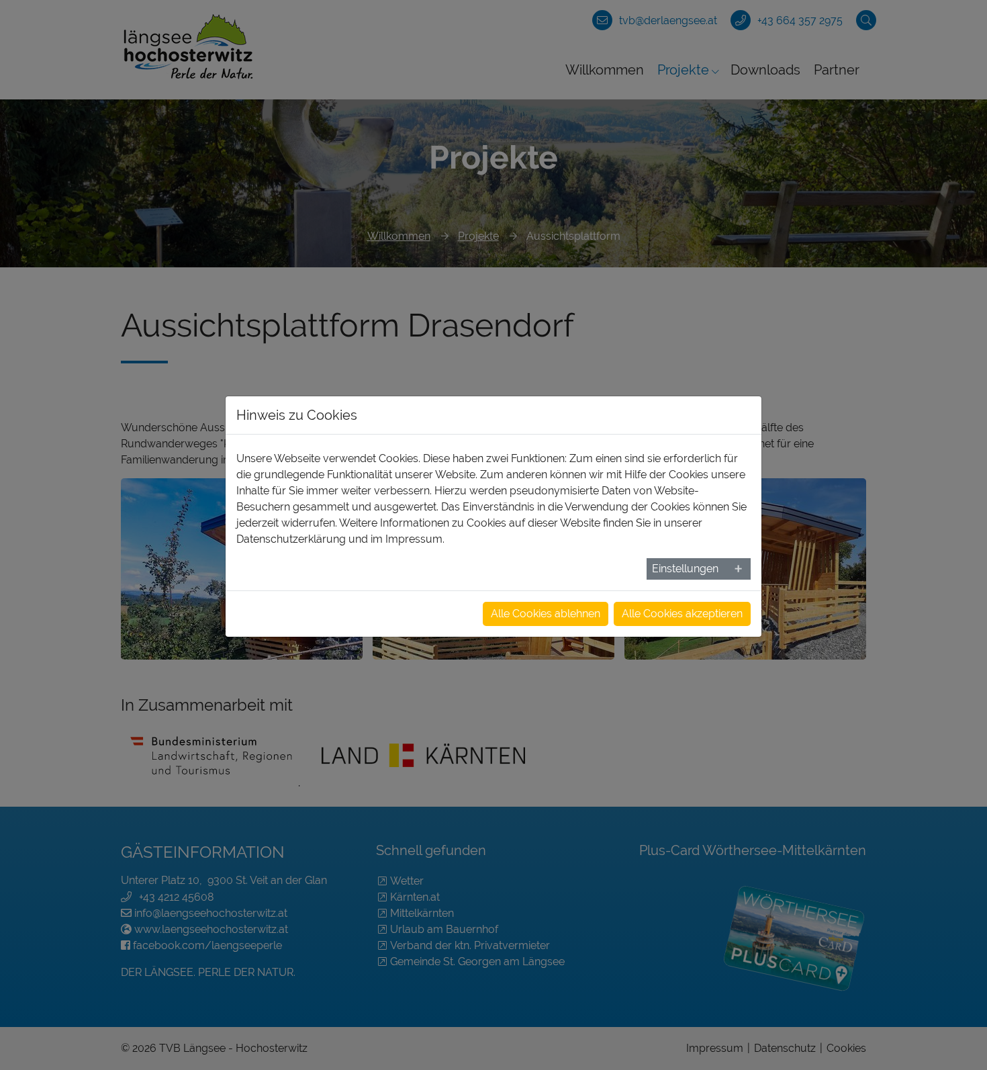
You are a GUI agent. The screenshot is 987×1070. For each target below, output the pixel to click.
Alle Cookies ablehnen (545, 613)
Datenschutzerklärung (291, 539)
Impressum (413, 539)
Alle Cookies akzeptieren (682, 613)
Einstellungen (685, 568)
